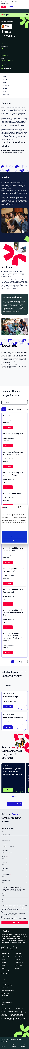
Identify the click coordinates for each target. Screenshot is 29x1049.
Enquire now (8, 427)
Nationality (5, 856)
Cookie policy (23, 1045)
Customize (13, 536)
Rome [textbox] (3, 902)
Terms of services (3, 1045)
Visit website (7, 68)
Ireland (3, 968)
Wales (5, 65)
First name (5, 831)
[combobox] (4, 846)
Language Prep (19, 962)
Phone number (5, 844)
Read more (8, 790)
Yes (3, 6)
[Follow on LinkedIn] (3, 947)
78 (22, 661)
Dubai (3, 965)
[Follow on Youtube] (12, 947)
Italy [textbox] (3, 896)
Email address (5, 850)
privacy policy (23, 908)
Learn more (8, 706)
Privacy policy (14, 1045)
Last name (5, 838)
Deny (14, 540)
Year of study (5, 868)
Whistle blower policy (7, 990)
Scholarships (18, 965)
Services (17, 959)
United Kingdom (5, 957)
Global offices (5, 982)
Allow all (14, 533)
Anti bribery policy (6, 985)
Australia (3, 959)
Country (4, 893)
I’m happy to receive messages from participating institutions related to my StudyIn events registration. (16, 917)
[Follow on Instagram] (16, 947)
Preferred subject (6, 874)
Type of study (5, 862)
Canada (3, 962)
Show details (22, 529)
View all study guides (14, 804)
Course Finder (19, 957)
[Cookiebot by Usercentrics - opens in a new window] (18, 507)
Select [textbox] (3, 858)
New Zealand (5, 971)
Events (17, 968)
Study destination (6, 880)
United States (5, 974)
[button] (13, 796)
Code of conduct (6, 988)
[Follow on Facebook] (7, 947)
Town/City (5, 899)
